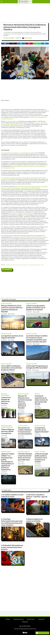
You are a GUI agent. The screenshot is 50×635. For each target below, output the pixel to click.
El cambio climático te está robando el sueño (12, 496)
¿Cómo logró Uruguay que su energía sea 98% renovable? (37, 367)
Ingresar (25, 622)
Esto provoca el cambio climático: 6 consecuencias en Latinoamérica (25, 431)
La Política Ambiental (11, 121)
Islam (42, 265)
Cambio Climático (23, 425)
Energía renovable (8, 38)
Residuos (37, 394)
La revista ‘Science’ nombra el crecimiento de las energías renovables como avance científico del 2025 (36, 339)
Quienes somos (31, 619)
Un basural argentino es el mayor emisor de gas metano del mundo (41, 400)
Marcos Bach (28, 38)
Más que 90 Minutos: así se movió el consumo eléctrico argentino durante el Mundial (12, 309)
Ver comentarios (7, 269)
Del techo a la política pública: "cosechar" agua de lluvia (36, 497)
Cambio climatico (11, 265)
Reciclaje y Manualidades (5, 394)
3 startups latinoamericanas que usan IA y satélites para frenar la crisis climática (12, 522)
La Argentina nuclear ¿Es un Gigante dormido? (12, 337)
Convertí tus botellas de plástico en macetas (6, 400)
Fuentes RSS (41, 619)
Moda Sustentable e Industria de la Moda (7, 426)
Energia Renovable (34, 265)
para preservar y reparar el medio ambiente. (21, 213)
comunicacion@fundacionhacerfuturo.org (25, 628)
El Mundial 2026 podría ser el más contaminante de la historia (12, 547)
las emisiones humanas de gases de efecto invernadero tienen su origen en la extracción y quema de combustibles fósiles (24, 187)
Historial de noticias (18, 619)
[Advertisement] (25, 12)
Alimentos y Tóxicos (23, 451)
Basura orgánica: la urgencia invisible (34, 520)
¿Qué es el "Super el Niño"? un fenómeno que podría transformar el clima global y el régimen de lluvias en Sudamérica (7, 462)
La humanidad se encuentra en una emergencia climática (18, 153)
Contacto (7, 619)
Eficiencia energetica (22, 265)
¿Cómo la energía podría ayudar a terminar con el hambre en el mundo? (35, 308)
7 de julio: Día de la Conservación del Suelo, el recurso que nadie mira (25, 457)
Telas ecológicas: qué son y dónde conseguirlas (7, 431)
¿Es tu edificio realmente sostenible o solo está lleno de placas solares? (11, 368)
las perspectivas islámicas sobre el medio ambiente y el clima (29, 237)
